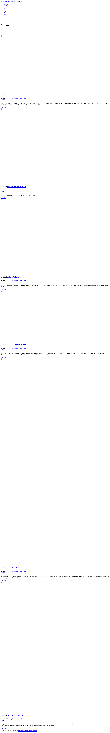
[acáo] (29, 91)
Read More (3, 107)
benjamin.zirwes (16, 98)
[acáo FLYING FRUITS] (27, 341)
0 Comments (24, 98)
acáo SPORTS (13, 277)
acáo (9, 95)
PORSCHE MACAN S (16, 187)
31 (3, 99)
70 (3, 572)
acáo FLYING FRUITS (16, 345)
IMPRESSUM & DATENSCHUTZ (27, 731)
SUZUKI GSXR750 (15, 715)
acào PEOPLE (13, 568)
